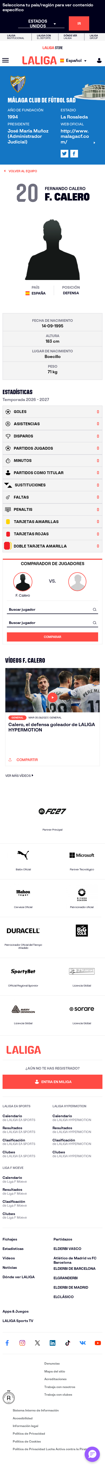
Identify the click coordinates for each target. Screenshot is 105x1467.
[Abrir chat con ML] (92, 1454)
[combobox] (52, 609)
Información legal (25, 1426)
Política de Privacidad (29, 1433)
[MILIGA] (97, 60)
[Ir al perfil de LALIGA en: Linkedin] (52, 1343)
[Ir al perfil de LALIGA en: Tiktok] (67, 1343)
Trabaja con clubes (58, 1394)
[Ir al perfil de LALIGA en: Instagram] (22, 1343)
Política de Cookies (27, 1441)
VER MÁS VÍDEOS (18, 775)
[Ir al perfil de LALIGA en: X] (64, 153)
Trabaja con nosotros (59, 1387)
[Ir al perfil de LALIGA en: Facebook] (7, 1343)
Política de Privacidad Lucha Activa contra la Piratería (52, 1449)
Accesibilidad (23, 1418)
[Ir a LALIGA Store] (52, 47)
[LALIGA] (39, 60)
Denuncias (52, 1363)
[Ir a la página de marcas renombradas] (22, 1397)
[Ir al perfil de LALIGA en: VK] (82, 1343)
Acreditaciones (55, 1379)
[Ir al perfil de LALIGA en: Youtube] (97, 1343)
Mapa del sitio (54, 1371)
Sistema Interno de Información (36, 1410)
